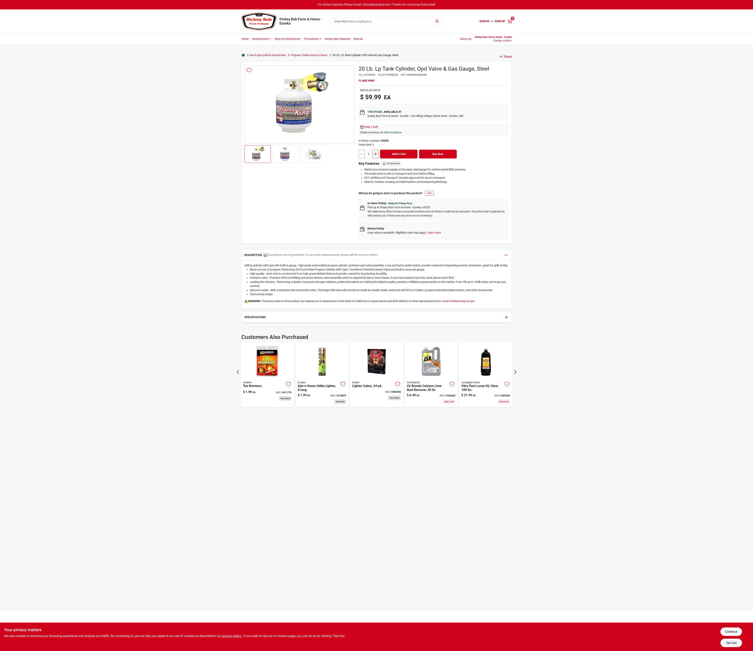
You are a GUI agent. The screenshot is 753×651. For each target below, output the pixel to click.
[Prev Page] (238, 372)
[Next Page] (515, 372)
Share (508, 56)
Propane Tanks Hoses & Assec (309, 55)
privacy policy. (232, 636)
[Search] (437, 21)
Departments (260, 38)
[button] (257, 154)
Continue (731, 632)
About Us (466, 38)
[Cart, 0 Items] (510, 21)
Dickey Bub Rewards (337, 38)
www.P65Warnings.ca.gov (458, 301)
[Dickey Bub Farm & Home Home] (259, 21)
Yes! (429, 193)
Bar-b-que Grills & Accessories (268, 55)
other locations (392, 132)
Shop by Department (288, 38)
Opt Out (731, 643)
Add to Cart (399, 154)
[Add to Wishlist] (249, 70)
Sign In (484, 21)
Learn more (434, 232)
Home (245, 38)
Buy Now (437, 154)
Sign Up (500, 21)
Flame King (367, 80)
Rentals (358, 38)
